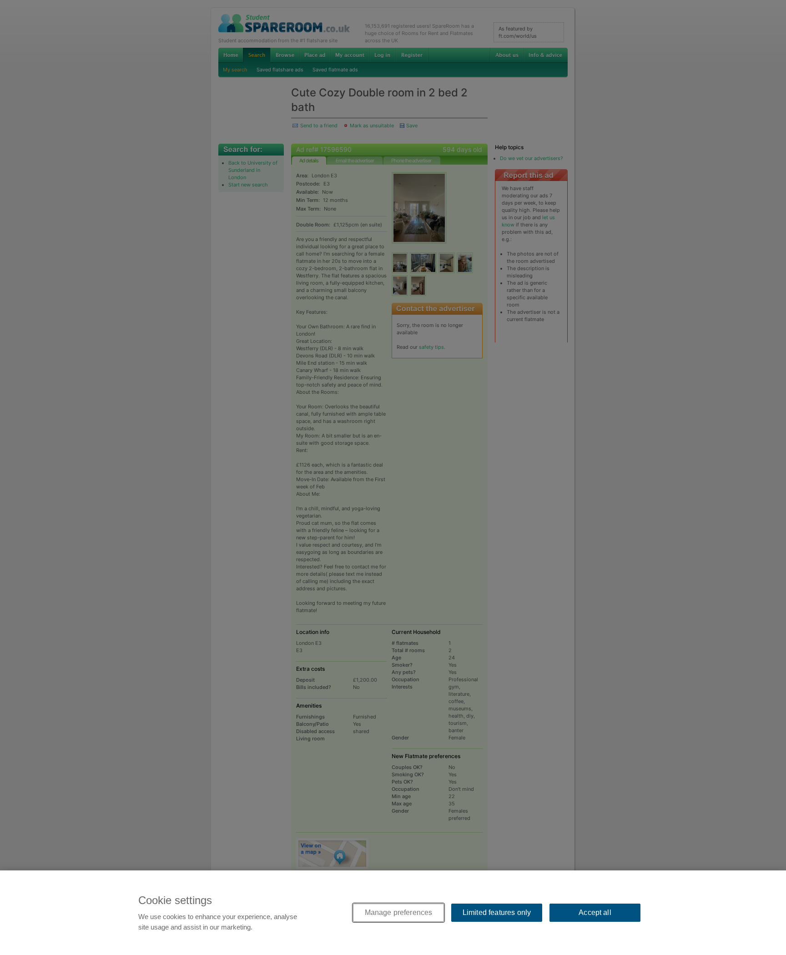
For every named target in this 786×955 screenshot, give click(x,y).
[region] (393, 912)
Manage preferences (399, 912)
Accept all (595, 912)
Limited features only (497, 912)
